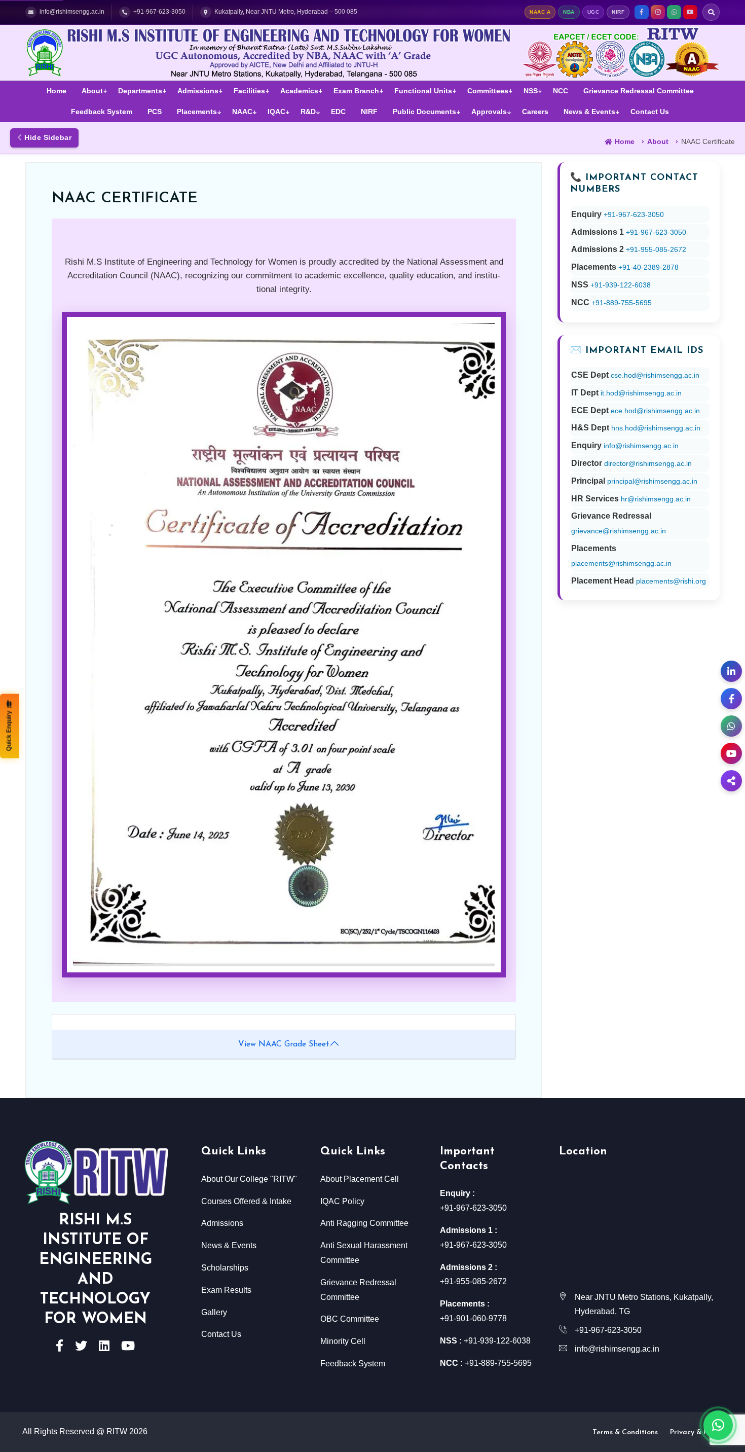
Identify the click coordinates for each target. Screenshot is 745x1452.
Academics (299, 91)
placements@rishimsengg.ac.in (621, 563)
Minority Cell (342, 1341)
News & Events (589, 111)
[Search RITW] (711, 12)
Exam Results (226, 1290)
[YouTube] (690, 12)
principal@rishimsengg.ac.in (652, 481)
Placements (197, 111)
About (92, 91)
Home (56, 91)
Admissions (197, 91)
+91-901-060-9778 (473, 1318)
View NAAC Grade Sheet (283, 1044)
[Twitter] (81, 1347)
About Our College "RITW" (249, 1179)
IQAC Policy (342, 1201)
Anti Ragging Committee (364, 1223)
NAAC (242, 111)
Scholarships (224, 1267)
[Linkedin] (104, 1347)
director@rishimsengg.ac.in (648, 463)
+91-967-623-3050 (634, 214)
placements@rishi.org (671, 581)
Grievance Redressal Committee (638, 91)
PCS (154, 111)
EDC (338, 111)
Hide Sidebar (47, 137)
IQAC (276, 111)
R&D (308, 111)
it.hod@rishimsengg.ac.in (641, 393)
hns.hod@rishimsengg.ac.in (655, 428)
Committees (487, 91)
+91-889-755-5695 (621, 303)
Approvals (489, 111)
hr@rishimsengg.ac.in (656, 499)
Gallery (214, 1312)
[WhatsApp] (674, 12)
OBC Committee (349, 1319)
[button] (9, 726)
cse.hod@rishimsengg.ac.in (655, 375)
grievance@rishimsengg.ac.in (618, 531)
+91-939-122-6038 (620, 285)
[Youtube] (128, 1347)
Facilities (249, 91)
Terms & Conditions (625, 1432)
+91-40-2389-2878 (648, 267)
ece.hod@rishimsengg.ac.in (655, 411)
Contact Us (649, 111)
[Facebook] (642, 12)
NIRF (369, 111)
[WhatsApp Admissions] (731, 726)
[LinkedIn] (731, 671)
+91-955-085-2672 (656, 249)
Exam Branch (356, 91)
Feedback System (101, 111)
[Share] (731, 780)
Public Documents (424, 111)
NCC (560, 91)
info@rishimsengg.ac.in (641, 446)
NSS (531, 91)
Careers (535, 111)
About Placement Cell (359, 1179)
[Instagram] (658, 12)
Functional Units (423, 91)
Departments (140, 91)
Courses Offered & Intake (246, 1201)
